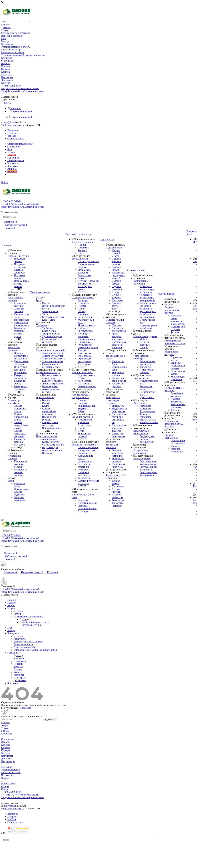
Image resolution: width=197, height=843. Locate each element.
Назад (20, 611)
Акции (4, 725)
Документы (7, 758)
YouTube (11, 135)
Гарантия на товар (10, 772)
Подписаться (50, 719)
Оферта (5, 789)
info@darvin (10, 122)
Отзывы (5, 747)
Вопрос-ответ (8, 783)
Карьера (5, 750)
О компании (7, 739)
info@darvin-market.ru (22, 91)
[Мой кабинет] (2, 549)
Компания (19, 658)
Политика (6, 775)
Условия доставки (10, 769)
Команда (5, 744)
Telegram (11, 133)
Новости (5, 742)
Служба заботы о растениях (34, 622)
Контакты (6, 753)
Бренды (5, 731)
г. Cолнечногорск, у (13, 125)
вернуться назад (9, 708)
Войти (4, 182)
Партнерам (7, 755)
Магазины (6, 767)
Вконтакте (12, 130)
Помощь (5, 778)
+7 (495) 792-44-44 (11, 85)
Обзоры (5, 786)
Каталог (5, 722)
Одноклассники (15, 138)
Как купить (20, 638)
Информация (8, 761)
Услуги (17, 613)
